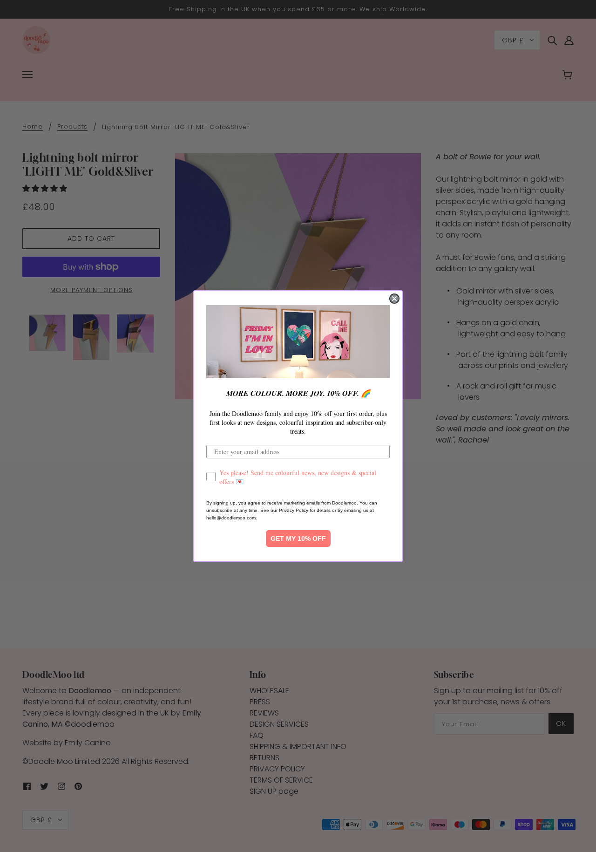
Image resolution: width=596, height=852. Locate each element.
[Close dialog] (394, 298)
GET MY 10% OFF (298, 538)
